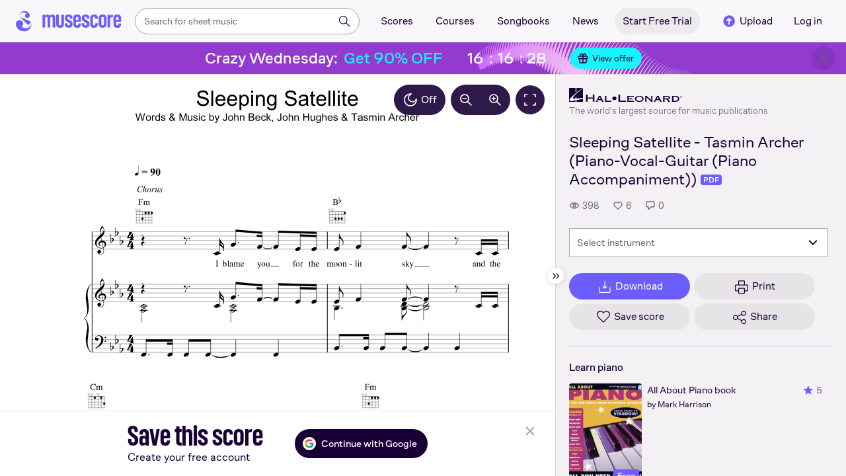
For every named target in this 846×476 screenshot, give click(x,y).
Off (429, 99)
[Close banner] (823, 58)
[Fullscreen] (530, 99)
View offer (613, 58)
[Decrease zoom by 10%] (466, 99)
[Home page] (69, 21)
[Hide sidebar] (556, 276)
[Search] (344, 21)
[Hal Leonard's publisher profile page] (668, 95)
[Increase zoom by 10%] (495, 99)
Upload (756, 20)
